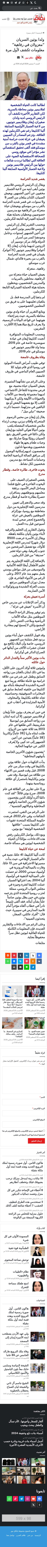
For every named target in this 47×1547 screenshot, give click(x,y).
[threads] (27, 2)
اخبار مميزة (31, 33)
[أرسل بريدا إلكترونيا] (18, 57)
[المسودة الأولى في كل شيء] (38, 1239)
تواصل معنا (10, 1535)
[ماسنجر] (14, 961)
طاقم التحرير (20, 1535)
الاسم (42, 1097)
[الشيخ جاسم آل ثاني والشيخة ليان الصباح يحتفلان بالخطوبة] (38, 1386)
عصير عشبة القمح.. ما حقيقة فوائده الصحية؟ (37, 1032)
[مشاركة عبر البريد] (20, 967)
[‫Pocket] (26, 961)
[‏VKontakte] (39, 961)
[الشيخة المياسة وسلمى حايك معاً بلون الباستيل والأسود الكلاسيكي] (38, 1368)
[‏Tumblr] (20, 955)
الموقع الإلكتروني (39, 1120)
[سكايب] (20, 961)
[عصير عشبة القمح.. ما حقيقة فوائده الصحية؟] (35, 1023)
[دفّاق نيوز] (28, 19)
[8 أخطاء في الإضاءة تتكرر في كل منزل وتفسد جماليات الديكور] (23, 1471)
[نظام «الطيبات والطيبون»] (38, 1275)
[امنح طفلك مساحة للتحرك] (38, 1286)
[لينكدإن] (26, 955)
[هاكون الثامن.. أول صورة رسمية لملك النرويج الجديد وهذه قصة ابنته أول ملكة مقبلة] (35, 991)
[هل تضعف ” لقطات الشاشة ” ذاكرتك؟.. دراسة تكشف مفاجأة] (38, 1462)
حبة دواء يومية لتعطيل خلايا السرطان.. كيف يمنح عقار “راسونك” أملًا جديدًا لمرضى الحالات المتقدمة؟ (12, 1003)
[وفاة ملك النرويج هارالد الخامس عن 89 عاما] (38, 1354)
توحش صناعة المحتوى (16, 1260)
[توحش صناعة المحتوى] (38, 1263)
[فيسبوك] (39, 955)
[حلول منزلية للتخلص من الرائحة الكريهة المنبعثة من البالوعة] (9, 1471)
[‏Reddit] (7, 955)
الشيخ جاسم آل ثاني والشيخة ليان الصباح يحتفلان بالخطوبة (18, 1386)
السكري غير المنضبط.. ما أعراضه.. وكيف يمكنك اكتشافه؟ (13, 1034)
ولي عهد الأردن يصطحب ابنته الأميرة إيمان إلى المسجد (15, 1337)
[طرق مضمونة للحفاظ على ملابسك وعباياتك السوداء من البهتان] (9, 1462)
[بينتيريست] (14, 955)
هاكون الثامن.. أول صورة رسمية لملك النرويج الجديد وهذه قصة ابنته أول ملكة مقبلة (35, 1003)
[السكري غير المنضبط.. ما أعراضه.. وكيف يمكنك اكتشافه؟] (12, 1023)
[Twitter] (31, 2)
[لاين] (26, 967)
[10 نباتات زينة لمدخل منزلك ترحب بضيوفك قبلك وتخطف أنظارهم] (38, 1471)
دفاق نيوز (29, 57)
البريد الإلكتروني (38, 1108)
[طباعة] (14, 967)
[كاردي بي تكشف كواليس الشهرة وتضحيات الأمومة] (23, 1480)
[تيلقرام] (33, 967)
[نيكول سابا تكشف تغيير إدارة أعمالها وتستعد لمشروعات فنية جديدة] (9, 1480)
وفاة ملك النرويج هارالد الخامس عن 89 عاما (16, 1353)
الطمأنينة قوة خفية (18, 1248)
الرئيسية (39, 33)
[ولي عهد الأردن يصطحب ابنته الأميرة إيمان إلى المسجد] (38, 1337)
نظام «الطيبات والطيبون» (21, 1273)
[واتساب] (7, 961)
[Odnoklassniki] (33, 961)
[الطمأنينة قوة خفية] (38, 1251)
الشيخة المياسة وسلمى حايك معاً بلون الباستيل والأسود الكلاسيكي (16, 1369)
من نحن (30, 1535)
